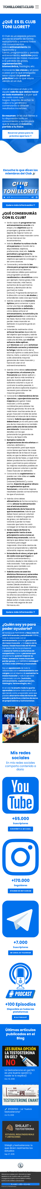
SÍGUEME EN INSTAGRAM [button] (20, 891)
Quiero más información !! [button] (20, 205)
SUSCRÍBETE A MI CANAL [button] (20, 829)
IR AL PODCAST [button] (20, 1017)
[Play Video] (4, 197)
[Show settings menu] (37, 197)
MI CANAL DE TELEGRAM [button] (20, 953)
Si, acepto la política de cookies (20, 1184)
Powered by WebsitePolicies (8, 1186)
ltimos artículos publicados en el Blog (21, 1034)
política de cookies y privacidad (12, 1180)
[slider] (20, 197)
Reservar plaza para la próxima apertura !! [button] (20, 134)
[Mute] (32, 197)
